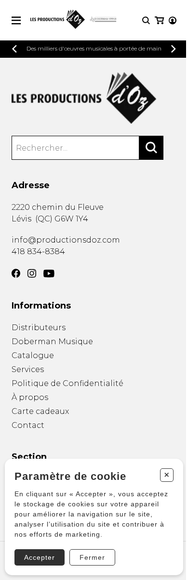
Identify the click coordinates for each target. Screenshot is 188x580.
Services (28, 369)
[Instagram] (31, 273)
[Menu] (16, 20)
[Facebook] (16, 273)
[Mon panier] (159, 20)
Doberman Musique (52, 341)
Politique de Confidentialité (67, 383)
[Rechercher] (151, 148)
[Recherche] (146, 20)
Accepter (39, 557)
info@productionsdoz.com (66, 240)
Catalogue (33, 355)
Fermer (92, 557)
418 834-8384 (38, 251)
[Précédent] (14, 48)
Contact (28, 425)
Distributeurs (39, 327)
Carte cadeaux (40, 411)
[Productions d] (94, 98)
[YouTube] (48, 273)
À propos (30, 397)
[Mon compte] (172, 20)
